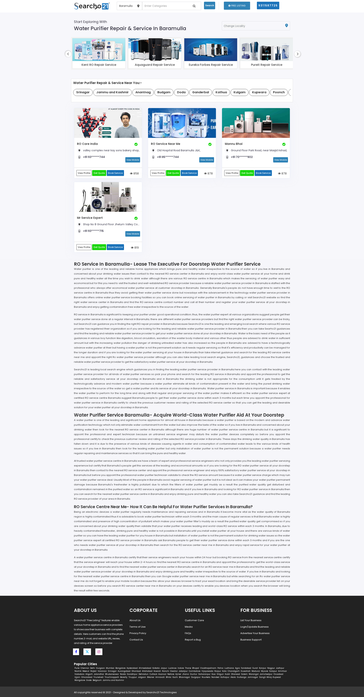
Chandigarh (234, 671)
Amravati (160, 677)
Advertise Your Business (255, 633)
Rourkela (206, 677)
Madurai (256, 671)
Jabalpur (183, 671)
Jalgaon (142, 677)
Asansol (162, 674)
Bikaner (150, 677)
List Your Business (250, 620)
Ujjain (77, 677)
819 (136, 248)
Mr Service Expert (90, 218)
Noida (123, 674)
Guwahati (245, 671)
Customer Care (194, 620)
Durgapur (196, 677)
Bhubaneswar (112, 674)
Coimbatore (194, 671)
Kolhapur (224, 677)
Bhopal (195, 668)
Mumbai (110, 668)
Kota (224, 671)
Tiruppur (133, 677)
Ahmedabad (145, 668)
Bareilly (123, 677)
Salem (244, 674)
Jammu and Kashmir (113, 680)
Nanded (215, 677)
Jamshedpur (266, 674)
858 (136, 173)
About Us (134, 620)
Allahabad (147, 671)
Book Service (115, 173)
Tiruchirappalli (112, 677)
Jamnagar (253, 677)
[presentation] (68, 54)
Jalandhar (99, 674)
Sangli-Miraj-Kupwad (270, 677)
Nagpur (271, 668)
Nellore (170, 674)
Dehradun (143, 674)
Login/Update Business (254, 627)
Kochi (175, 677)
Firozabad (278, 674)
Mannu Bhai (233, 144)
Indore (181, 668)
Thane (188, 668)
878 (210, 173)
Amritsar (282, 671)
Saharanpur (204, 674)
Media (189, 627)
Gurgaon (100, 668)
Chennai (85, 668)
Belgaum (97, 680)
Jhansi (185, 674)
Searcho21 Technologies (161, 692)
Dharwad (235, 674)
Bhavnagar (184, 677)
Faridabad (246, 668)
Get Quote (99, 173)
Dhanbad (136, 671)
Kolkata (156, 668)
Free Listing (238, 5)
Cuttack (153, 674)
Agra (237, 668)
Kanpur (262, 668)
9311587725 (268, 5)
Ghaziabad (86, 677)
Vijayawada (207, 671)
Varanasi (102, 671)
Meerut (85, 671)
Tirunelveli (98, 677)
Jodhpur (280, 668)
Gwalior (174, 671)
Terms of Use (137, 627)
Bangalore (120, 668)
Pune (77, 668)
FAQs (188, 633)
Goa (214, 674)
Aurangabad (124, 671)
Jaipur (164, 668)
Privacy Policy (137, 633)
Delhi (92, 668)
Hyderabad (132, 668)
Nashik (78, 671)
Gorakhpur (132, 674)
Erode (89, 680)
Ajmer (178, 674)
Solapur (273, 671)
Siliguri (220, 674)
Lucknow (172, 668)
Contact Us (136, 639)
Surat (255, 668)
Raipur (217, 671)
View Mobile (132, 159)
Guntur (193, 674)
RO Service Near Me (165, 144)
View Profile (84, 173)
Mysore (264, 671)
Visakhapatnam (208, 668)
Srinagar (112, 671)
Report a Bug (193, 639)
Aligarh (89, 674)
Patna (220, 668)
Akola (233, 677)
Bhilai (168, 677)
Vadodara (79, 674)
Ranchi (165, 671)
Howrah (157, 671)
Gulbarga (241, 677)
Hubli (227, 674)
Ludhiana (229, 668)
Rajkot (93, 671)
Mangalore (80, 680)
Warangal (254, 674)
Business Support (251, 639)
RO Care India (87, 144)
